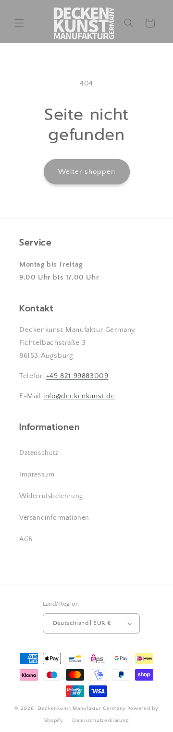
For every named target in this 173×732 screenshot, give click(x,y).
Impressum (36, 474)
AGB (26, 539)
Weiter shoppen (86, 172)
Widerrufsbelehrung (51, 496)
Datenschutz (39, 453)
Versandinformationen (54, 518)
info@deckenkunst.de (79, 396)
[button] (19, 23)
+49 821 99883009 (77, 376)
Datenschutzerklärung (100, 720)
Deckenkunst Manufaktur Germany (81, 708)
